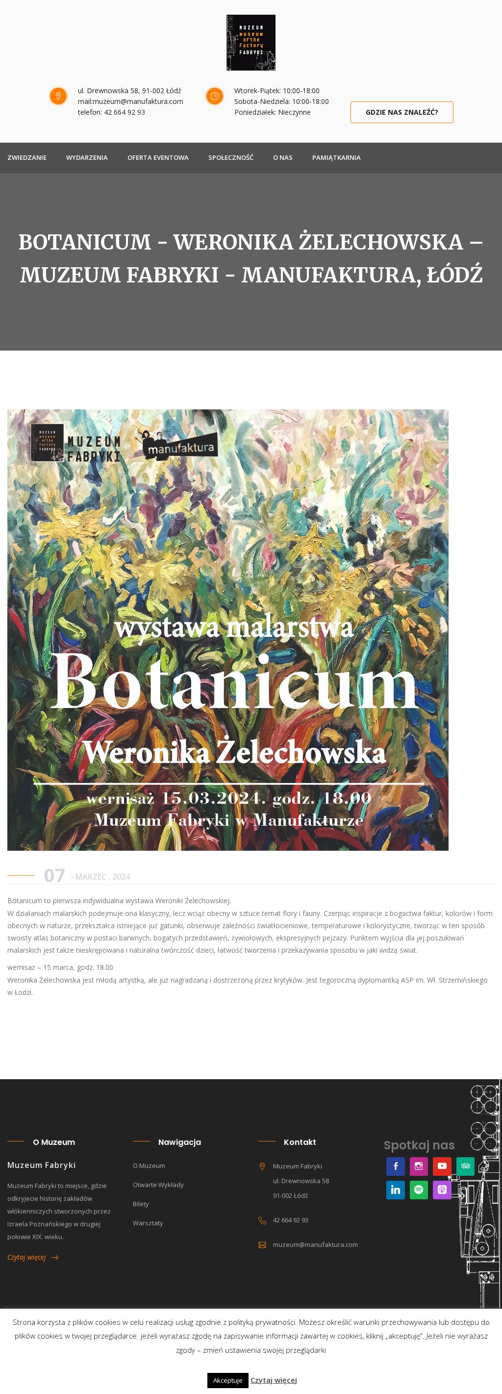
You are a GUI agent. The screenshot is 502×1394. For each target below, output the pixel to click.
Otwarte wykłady (158, 1184)
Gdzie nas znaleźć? (402, 112)
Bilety (141, 1203)
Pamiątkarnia (336, 157)
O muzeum (149, 1165)
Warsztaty (148, 1222)
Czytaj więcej (29, 1257)
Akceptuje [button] (228, 1380)
